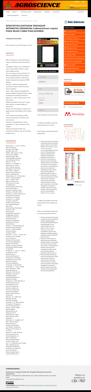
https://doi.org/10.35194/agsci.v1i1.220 (20, 45)
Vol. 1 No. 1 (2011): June (25, 21)
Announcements (13, 15)
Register (77, 1)
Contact (24, 15)
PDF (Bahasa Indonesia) (48, 71)
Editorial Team (26, 12)
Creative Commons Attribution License (49, 148)
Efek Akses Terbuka (49, 193)
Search (81, 12)
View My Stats (78, 185)
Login (83, 1)
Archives (56, 12)
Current (47, 12)
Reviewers (37, 12)
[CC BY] (10, 387)
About (14, 12)
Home (8, 12)
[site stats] (70, 185)
